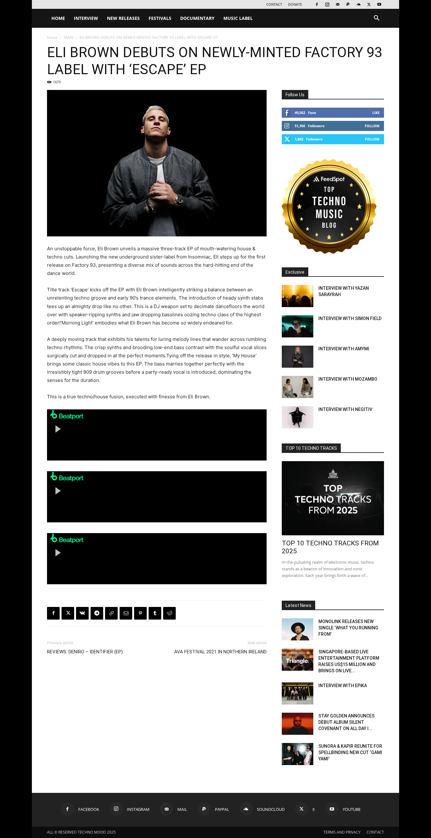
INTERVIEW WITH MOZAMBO (347, 379)
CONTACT (274, 4)
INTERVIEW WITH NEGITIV (345, 409)
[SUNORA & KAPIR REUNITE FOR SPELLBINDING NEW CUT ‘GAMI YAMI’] (297, 754)
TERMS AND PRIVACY (342, 832)
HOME (58, 18)
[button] (376, 19)
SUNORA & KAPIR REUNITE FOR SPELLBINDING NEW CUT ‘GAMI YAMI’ (350, 752)
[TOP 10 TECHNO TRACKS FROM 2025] (333, 498)
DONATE (295, 4)
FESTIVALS (160, 18)
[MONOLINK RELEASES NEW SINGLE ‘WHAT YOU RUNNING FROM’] (297, 629)
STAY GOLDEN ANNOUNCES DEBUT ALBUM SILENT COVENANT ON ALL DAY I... (346, 722)
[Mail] (337, 4)
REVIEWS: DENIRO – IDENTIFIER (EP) (85, 652)
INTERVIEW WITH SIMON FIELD (349, 318)
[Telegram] (97, 613)
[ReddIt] (169, 613)
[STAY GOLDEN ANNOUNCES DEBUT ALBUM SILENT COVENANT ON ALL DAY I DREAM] (297, 724)
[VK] (82, 613)
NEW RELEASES (123, 18)
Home (52, 37)
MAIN (69, 37)
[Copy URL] (111, 613)
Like (376, 112)
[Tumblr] (155, 613)
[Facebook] (317, 4)
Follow (372, 125)
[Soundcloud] (358, 4)
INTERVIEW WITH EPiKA (342, 685)
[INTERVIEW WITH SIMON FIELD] (297, 326)
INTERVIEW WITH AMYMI (343, 348)
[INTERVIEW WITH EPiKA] (297, 693)
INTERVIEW (86, 18)
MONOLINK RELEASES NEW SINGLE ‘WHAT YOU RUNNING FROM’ (348, 628)
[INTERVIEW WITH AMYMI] (297, 357)
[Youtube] (379, 4)
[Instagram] (327, 4)
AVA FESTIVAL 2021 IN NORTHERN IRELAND (220, 652)
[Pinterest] (140, 613)
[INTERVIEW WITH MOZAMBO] (297, 387)
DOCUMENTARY (197, 18)
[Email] (126, 613)
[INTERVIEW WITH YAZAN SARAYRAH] (297, 296)
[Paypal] (348, 4)
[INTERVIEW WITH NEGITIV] (297, 417)
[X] (369, 4)
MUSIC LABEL (238, 18)
